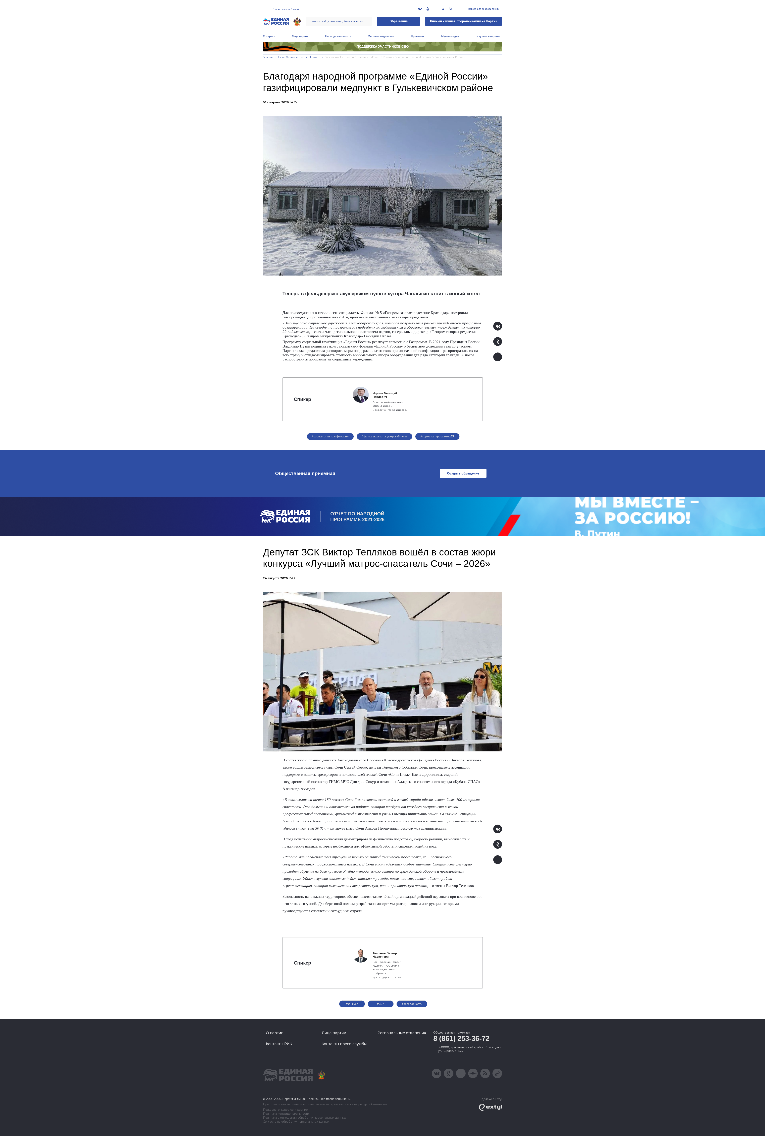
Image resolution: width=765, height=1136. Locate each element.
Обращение (398, 21)
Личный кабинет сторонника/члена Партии (463, 21)
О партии (269, 36)
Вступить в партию (488, 36)
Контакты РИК (279, 1044)
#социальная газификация (330, 436)
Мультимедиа (450, 36)
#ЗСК (380, 1003)
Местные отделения (381, 36)
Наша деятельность (338, 36)
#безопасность (412, 1003)
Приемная (418, 36)
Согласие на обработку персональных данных (296, 1121)
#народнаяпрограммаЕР (437, 436)
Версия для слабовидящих (483, 9)
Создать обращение (463, 473)
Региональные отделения (402, 1033)
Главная (268, 56)
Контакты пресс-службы (344, 1044)
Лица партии (300, 36)
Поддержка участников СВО (383, 46)
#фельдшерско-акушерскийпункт (384, 436)
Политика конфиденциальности (286, 1113)
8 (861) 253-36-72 (461, 1038)
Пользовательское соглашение (285, 1109)
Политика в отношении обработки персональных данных (304, 1117)
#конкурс (352, 1003)
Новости (314, 56)
